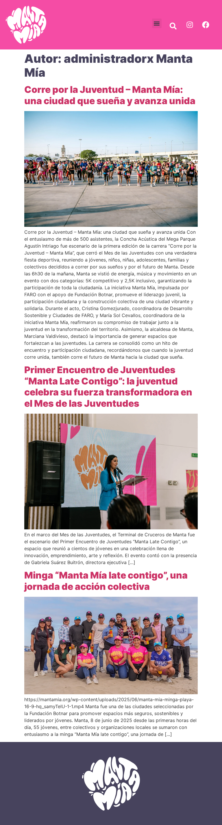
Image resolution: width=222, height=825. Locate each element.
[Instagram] (189, 25)
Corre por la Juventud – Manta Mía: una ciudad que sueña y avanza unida (109, 95)
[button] (157, 23)
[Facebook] (205, 25)
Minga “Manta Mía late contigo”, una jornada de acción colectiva (106, 581)
